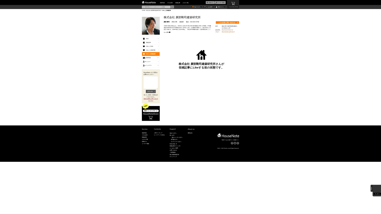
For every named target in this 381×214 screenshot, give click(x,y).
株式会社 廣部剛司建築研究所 (153, 10)
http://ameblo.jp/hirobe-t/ (228, 32)
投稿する (144, 141)
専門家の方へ (174, 139)
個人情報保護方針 (174, 154)
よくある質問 (209, 7)
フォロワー (152, 65)
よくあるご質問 (174, 148)
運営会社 (190, 133)
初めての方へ (197, 7)
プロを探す (170, 2)
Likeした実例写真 (152, 50)
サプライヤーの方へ (176, 141)
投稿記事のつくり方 (175, 146)
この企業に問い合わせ (226, 23)
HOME (143, 10)
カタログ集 (186, 2)
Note (152, 38)
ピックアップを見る (159, 135)
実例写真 (162, 2)
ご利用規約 (173, 152)
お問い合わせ (173, 150)
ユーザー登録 (145, 143)
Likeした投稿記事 (150, 54)
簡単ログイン (221, 7)
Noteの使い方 (173, 144)
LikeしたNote (152, 46)
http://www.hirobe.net (227, 30)
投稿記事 (177, 2)
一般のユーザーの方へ (177, 137)
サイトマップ (173, 156)
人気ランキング (158, 133)
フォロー (152, 61)
